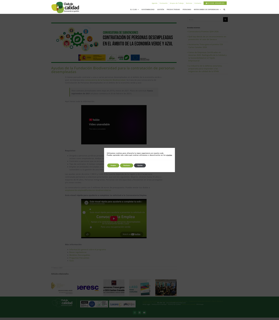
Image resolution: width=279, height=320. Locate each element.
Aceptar (113, 165)
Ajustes (140, 165)
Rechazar (126, 165)
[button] (224, 9)
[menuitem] (215, 3)
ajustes (169, 155)
